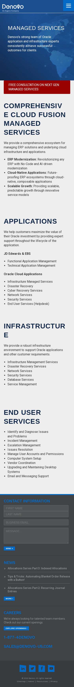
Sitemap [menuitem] (21, 681)
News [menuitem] (31, 681)
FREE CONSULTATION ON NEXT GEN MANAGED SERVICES (33, 87)
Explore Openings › (16, 628)
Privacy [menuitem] (54, 681)
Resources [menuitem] (42, 681)
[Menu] (68, 5)
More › (9, 598)
